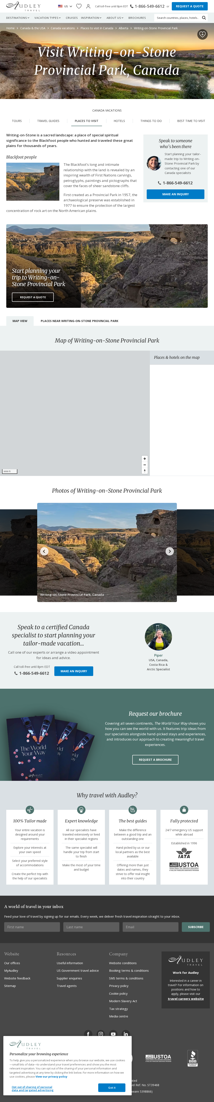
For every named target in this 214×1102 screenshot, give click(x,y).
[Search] (204, 18)
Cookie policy (118, 993)
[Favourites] (79, 6)
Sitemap (10, 986)
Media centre (118, 1016)
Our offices (12, 963)
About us (114, 18)
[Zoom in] (145, 459)
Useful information (70, 963)
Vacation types (46, 18)
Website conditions (123, 963)
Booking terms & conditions (129, 970)
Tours (17, 121)
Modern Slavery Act (123, 1001)
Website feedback (17, 978)
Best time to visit (191, 121)
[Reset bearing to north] (145, 471)
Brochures (137, 18)
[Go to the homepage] (23, 6)
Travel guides (48, 121)
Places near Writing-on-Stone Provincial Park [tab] (79, 321)
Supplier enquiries (69, 978)
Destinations (16, 18)
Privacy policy (119, 986)
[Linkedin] (126, 1034)
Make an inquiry (175, 194)
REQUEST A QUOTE (190, 6)
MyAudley (11, 970)
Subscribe (196, 927)
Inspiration (90, 18)
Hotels (119, 121)
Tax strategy (118, 1009)
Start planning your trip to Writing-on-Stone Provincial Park (38, 277)
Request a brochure (155, 760)
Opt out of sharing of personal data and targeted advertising (33, 1088)
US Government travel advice (78, 970)
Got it (112, 1087)
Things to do (151, 121)
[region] (75, 413)
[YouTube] (113, 1034)
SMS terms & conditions (126, 978)
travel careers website (186, 999)
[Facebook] (88, 1034)
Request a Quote (33, 297)
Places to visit (86, 121)
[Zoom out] (145, 465)
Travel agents (67, 986)
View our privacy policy (51, 1076)
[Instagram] (101, 1034)
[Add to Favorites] (202, 34)
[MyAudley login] (88, 6)
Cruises (72, 18)
